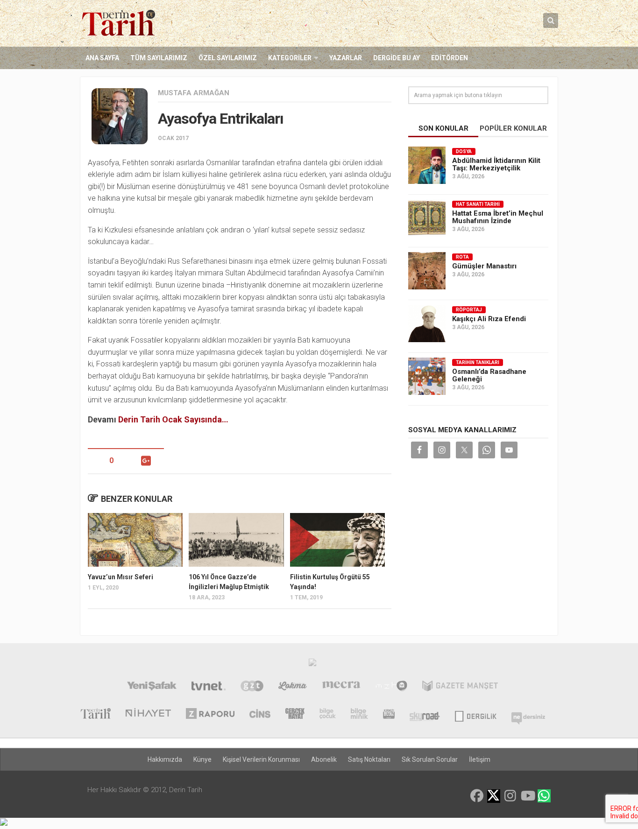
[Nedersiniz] (528, 714)
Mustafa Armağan (193, 93)
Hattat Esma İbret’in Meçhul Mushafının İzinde (497, 217)
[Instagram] (510, 795)
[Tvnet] (208, 687)
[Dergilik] (475, 714)
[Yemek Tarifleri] (292, 687)
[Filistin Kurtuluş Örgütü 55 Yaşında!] (337, 539)
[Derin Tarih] (95, 714)
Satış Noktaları (369, 759)
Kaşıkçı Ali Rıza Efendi (489, 319)
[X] (493, 796)
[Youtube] (527, 795)
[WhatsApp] (544, 795)
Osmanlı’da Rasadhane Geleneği (489, 375)
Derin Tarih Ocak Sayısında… (173, 419)
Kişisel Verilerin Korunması (261, 759)
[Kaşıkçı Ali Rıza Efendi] (427, 323)
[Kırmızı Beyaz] (389, 714)
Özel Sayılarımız (227, 58)
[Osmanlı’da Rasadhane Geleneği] (427, 376)
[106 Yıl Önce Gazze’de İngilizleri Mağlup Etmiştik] (236, 539)
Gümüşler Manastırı (484, 266)
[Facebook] (476, 795)
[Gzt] (252, 687)
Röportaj (469, 309)
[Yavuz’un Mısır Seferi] (135, 539)
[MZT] (391, 687)
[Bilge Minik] (359, 714)
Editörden (449, 58)
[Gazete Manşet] (460, 687)
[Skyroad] (425, 714)
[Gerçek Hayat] (295, 714)
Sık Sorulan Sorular (430, 759)
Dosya (464, 151)
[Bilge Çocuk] (327, 714)
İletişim (479, 759)
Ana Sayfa (102, 58)
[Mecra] (341, 687)
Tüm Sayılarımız (158, 58)
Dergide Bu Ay (396, 58)
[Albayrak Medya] (312, 664)
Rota (462, 257)
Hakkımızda (165, 759)
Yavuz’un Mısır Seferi (120, 577)
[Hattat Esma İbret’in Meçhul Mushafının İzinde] (427, 218)
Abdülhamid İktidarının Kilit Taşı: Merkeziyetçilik (496, 164)
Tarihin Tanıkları (477, 362)
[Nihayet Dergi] (148, 714)
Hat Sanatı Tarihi (478, 204)
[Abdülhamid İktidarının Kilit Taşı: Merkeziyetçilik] (427, 165)
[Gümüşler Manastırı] (427, 270)
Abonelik (324, 759)
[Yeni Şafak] (151, 687)
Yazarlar (345, 58)
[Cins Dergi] (259, 714)
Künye (202, 759)
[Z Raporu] (210, 714)
